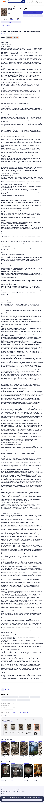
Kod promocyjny (4, 4)
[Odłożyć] (8, 743)
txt (27, 712)
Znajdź (23, 1)
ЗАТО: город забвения (15, 777)
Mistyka (15, 697)
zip (28, 712)
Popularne (15, 4)
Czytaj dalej (40, 797)
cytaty (18, 19)
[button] (12, 689)
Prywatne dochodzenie (23, 697)
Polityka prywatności (17, 789)
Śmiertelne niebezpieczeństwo (24, 699)
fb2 (16, 712)
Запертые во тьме (23, 755)
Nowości (10, 4)
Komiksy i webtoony (28, 4)
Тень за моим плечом (5, 755)
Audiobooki (21, 4)
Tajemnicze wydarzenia (34, 697)
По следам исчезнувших (5, 777)
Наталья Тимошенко (12, 33)
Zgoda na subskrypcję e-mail (18, 791)
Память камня (13, 755)
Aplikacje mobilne (4, 795)
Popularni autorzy (29, 787)
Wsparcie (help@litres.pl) (6, 791)
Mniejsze (9, 37)
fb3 (18, 712)
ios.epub (20, 712)
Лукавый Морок (32, 755)
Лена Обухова (4, 33)
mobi (24, 712)
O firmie (2, 787)
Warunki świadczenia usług (18, 787)
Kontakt (2, 789)
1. (1, 684)
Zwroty (2, 793)
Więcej (16, 37)
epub (14, 712)
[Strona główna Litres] (3, 1)
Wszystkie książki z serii (7, 721)
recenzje (11, 19)
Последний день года (28, 777)
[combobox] (14, 1)
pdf (25, 712)
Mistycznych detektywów (7, 697)
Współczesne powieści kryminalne (9, 699)
